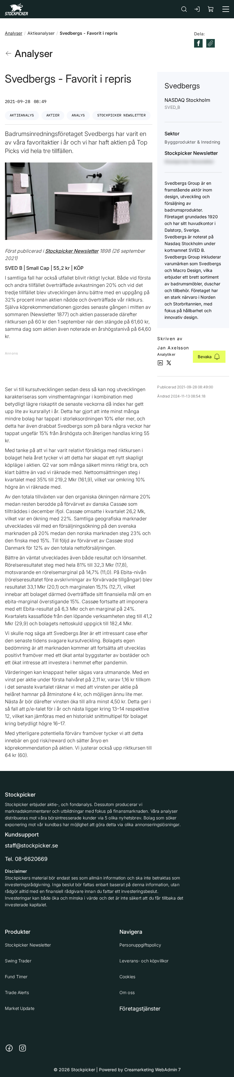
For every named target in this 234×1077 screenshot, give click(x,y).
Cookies (127, 976)
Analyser (13, 33)
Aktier (52, 115)
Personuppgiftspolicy (140, 944)
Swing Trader (18, 960)
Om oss (127, 992)
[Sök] (184, 9)
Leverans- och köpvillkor (143, 960)
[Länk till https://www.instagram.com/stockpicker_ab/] (22, 1048)
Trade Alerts (17, 992)
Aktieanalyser (41, 33)
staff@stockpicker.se (31, 845)
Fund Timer (16, 976)
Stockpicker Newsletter (121, 115)
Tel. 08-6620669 (26, 859)
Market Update (19, 1008)
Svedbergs (182, 85)
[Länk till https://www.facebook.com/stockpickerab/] (9, 1048)
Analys (78, 115)
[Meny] (226, 9)
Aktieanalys (22, 115)
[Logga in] (197, 9)
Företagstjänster (140, 1008)
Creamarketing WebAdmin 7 (152, 1069)
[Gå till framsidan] (16, 9)
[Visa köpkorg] (211, 9)
